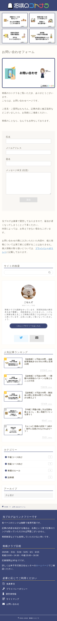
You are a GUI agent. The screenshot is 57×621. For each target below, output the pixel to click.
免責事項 (10, 584)
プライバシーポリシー (17, 589)
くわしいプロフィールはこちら (28, 326)
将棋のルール (29, 470)
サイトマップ (12, 599)
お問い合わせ (12, 604)
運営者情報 (11, 594)
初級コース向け (29, 464)
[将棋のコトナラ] (28, 8)
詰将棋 (29, 477)
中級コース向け (29, 457)
